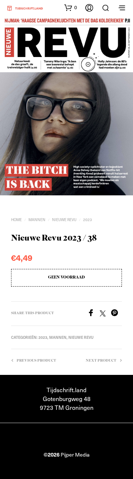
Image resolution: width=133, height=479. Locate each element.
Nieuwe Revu (64, 219)
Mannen (36, 219)
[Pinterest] (116, 313)
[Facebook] (93, 313)
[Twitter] (105, 313)
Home (16, 219)
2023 (87, 219)
